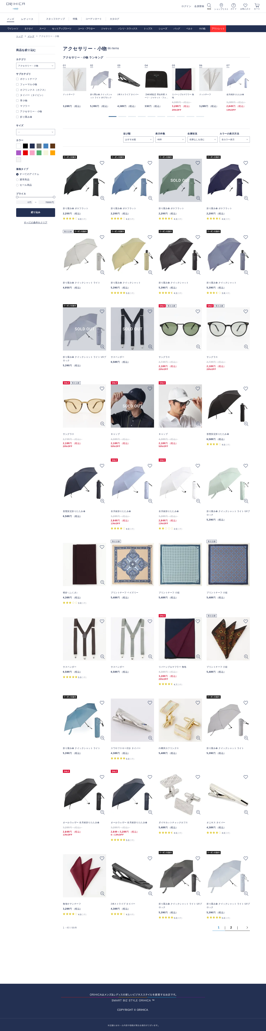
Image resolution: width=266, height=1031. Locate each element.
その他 (202, 28)
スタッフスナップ (55, 19)
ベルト (189, 28)
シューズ (163, 28)
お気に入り (245, 9)
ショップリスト (221, 9)
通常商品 (24, 179)
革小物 (23, 100)
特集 (75, 19)
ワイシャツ (12, 28)
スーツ (42, 28)
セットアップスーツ (61, 28)
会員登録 (199, 6)
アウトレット (218, 28)
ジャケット (106, 28)
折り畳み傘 (26, 117)
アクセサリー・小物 (31, 111)
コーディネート (93, 19)
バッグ (177, 28)
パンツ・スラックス (127, 28)
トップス (148, 28)
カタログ (114, 19)
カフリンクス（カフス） (33, 90)
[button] (112, 116)
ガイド (234, 9)
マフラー (25, 106)
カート (257, 9)
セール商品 (26, 185)
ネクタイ (28, 28)
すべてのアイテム (29, 174)
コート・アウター (86, 28)
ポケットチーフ (28, 79)
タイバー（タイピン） (32, 95)
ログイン (186, 6)
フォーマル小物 (28, 84)
